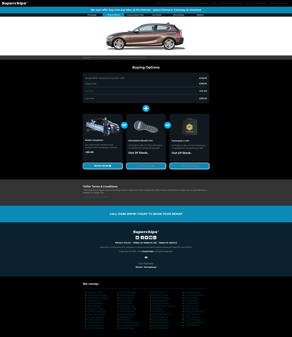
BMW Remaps (94, 306)
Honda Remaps (127, 306)
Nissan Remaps (159, 320)
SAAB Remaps (191, 301)
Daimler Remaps (128, 292)
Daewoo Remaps (95, 328)
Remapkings (150, 267)
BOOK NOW (101, 165)
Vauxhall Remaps (193, 320)
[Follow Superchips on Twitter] (146, 238)
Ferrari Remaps (127, 298)
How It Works (225, 3)
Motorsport (260, 3)
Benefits (238, 3)
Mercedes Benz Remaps (163, 306)
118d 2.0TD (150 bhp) (139, 57)
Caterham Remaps (96, 312)
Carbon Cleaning (185, 3)
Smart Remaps (192, 309)
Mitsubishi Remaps (161, 314)
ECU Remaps (169, 3)
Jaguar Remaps (127, 314)
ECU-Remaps (100, 57)
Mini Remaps (158, 312)
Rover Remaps (192, 298)
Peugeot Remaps (160, 322)
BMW (108, 57)
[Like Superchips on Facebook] (142, 238)
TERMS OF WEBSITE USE (145, 243)
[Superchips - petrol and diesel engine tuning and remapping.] (146, 232)
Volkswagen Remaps (195, 322)
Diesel (129, 57)
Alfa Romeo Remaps (97, 295)
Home (158, 3)
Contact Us (274, 3)
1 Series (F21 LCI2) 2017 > (119, 57)
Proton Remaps (159, 328)
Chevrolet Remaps (96, 314)
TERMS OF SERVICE (167, 243)
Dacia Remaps (94, 325)
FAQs (213, 3)
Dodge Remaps (127, 295)
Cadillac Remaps (95, 309)
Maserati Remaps (160, 295)
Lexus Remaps (126, 328)
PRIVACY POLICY (123, 243)
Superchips (148, 251)
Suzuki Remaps (192, 314)
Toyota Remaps (192, 317)
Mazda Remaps (159, 301)
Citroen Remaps (95, 320)
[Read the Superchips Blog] (137, 238)
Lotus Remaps (159, 292)
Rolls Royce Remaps (194, 295)
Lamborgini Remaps (130, 322)
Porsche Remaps (160, 325)
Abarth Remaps (94, 292)
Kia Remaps (125, 320)
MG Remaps (158, 309)
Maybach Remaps (160, 298)
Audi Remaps (93, 301)
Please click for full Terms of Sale (96, 197)
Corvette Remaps (95, 322)
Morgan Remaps (160, 317)
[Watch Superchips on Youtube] (150, 238)
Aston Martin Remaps (97, 298)
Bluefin (285, 3)
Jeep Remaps (126, 317)
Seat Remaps (191, 303)
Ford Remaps (126, 303)
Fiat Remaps (126, 301)
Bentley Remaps (95, 303)
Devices (248, 3)
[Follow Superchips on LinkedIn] (154, 238)
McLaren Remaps (160, 303)
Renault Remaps (193, 292)
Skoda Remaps (192, 306)
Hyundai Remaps (128, 309)
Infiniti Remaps (127, 312)
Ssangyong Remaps (194, 312)
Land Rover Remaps (129, 325)
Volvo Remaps (191, 325)
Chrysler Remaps (95, 317)
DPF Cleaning (202, 3)
